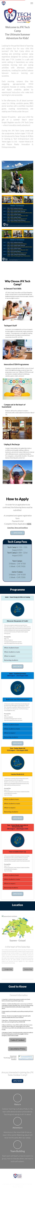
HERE (29, 524)
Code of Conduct (17, 1040)
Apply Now (18, 533)
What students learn (11, 648)
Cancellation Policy (17, 1049)
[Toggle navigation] (31, 3)
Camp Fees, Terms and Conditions (17, 528)
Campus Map (28, 969)
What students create (12, 652)
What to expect (9, 656)
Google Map (8, 969)
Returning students (11, 660)
